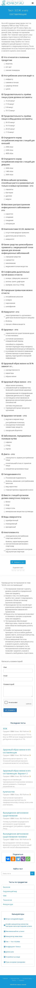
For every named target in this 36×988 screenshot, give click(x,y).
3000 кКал (9, 168)
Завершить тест (18, 562)
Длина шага (10, 952)
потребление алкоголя (14, 297)
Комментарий (8, 684)
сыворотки (10, 260)
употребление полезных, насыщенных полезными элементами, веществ (15, 424)
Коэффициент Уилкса (13, 947)
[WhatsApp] (28, 859)
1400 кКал (9, 171)
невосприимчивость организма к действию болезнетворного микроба (20, 316)
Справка (21, 980)
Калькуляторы (15, 978)
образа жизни (11, 376)
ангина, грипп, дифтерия (15, 281)
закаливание (11, 263)
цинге (8, 89)
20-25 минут (10, 129)
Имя (5, 667)
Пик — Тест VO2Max (13, 941)
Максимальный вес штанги (15, 931)
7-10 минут (10, 104)
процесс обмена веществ (15, 324)
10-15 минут (10, 126)
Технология (7, 900)
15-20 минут (10, 101)
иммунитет (10, 239)
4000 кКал (9, 153)
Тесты (14, 980)
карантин (9, 214)
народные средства (13, 257)
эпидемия (9, 217)
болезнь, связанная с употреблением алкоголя (20, 482)
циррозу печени (12, 86)
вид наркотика (11, 487)
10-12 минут (10, 111)
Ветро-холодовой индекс (14, 919)
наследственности (13, 370)
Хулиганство (9, 791)
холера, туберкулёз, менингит (17, 278)
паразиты (9, 189)
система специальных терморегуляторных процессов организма (18, 408)
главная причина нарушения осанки (19, 490)
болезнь (9, 321)
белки (8, 502)
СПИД (8, 445)
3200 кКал (9, 150)
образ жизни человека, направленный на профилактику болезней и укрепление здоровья (18, 387)
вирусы (8, 199)
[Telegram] (18, 859)
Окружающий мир (10, 891)
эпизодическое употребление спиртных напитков (17, 537)
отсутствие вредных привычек (17, 233)
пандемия (9, 220)
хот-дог (9, 67)
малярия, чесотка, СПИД (15, 285)
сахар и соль (10, 508)
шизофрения (10, 306)
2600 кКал (9, 175)
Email (5, 676)
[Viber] (23, 859)
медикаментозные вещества (17, 266)
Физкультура (8, 904)
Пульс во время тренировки (15, 962)
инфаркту (9, 79)
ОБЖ (4, 896)
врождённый (11, 527)
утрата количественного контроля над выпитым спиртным (19, 550)
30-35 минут (10, 122)
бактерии (9, 193)
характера (10, 373)
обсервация (10, 224)
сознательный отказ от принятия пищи (18, 464)
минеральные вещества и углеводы (19, 511)
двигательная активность (16, 236)
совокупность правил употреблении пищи (20, 459)
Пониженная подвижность (16, 478)
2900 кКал (9, 147)
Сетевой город (27, 978)
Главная (5, 978)
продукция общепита (14, 430)
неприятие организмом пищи (17, 469)
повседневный (11, 524)
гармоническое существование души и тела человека (20, 334)
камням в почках (12, 82)
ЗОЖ (5, 728)
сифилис (9, 442)
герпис (8, 449)
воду (7, 505)
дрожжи (9, 196)
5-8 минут (9, 107)
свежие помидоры (13, 70)
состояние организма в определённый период (14, 340)
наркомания (10, 303)
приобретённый (12, 520)
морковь (9, 64)
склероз (9, 300)
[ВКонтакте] (8, 859)
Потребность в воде (13, 957)
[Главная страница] (12, 3)
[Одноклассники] (13, 859)
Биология (6, 887)
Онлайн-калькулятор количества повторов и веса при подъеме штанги (19, 925)
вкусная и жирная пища (15, 419)
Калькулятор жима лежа (14, 936)
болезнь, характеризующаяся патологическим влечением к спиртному (17, 543)
